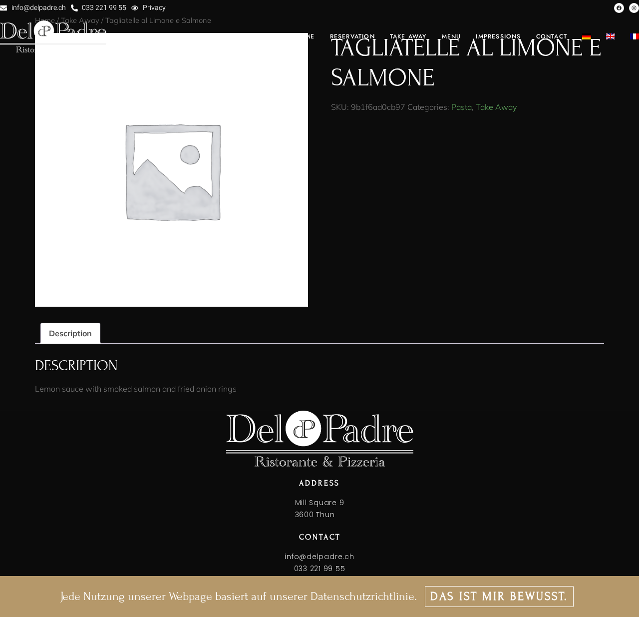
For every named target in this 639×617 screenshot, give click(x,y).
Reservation (352, 36)
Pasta (461, 107)
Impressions (498, 36)
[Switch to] (586, 36)
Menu (451, 36)
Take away (408, 36)
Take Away (496, 107)
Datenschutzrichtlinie (362, 596)
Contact (551, 36)
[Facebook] (619, 8)
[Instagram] (634, 8)
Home (305, 36)
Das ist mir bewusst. (499, 596)
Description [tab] (70, 333)
